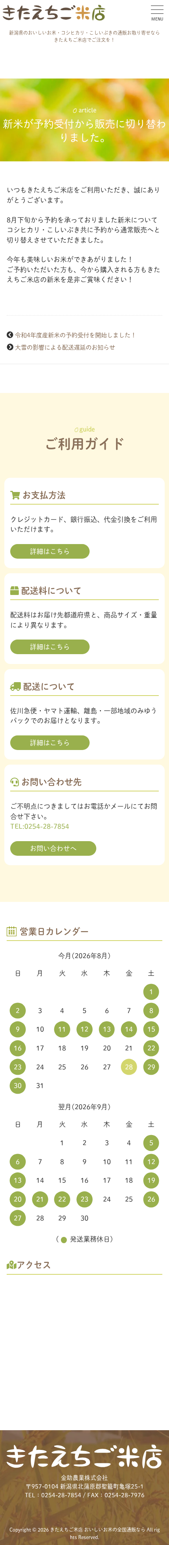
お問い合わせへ (53, 848)
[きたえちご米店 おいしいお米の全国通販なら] (54, 13)
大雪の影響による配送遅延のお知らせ (65, 347)
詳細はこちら (50, 551)
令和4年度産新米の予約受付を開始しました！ (75, 335)
